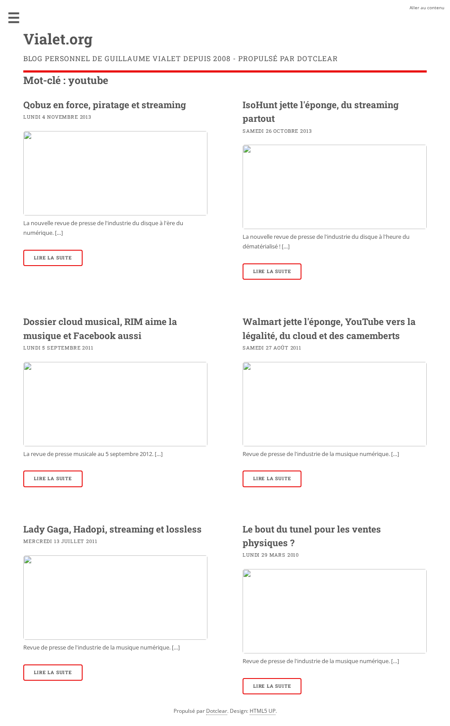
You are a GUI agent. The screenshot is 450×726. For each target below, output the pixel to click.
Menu (14, 17)
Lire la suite (53, 258)
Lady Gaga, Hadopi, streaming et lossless (112, 529)
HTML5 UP (263, 711)
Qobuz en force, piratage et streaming (104, 105)
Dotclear (216, 711)
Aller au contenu (427, 7)
